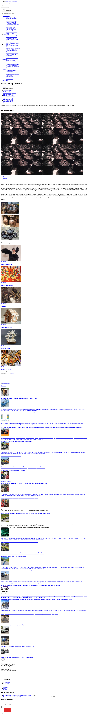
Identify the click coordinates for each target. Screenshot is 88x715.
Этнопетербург (6, 16)
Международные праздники (12, 66)
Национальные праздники (12, 19)
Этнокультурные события (12, 61)
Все (15, 373)
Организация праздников (12, 46)
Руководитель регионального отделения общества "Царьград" (18, 695)
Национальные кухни (11, 22)
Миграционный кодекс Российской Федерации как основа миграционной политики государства (26, 696)
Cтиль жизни (9, 75)
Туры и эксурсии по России (12, 43)
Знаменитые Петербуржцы (12, 30)
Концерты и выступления (12, 45)
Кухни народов (9, 76)
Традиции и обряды (10, 51)
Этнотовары (6, 56)
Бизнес (3, 386)
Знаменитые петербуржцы (12, 39)
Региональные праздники (12, 65)
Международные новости (12, 72)
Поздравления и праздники (12, 74)
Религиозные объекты (11, 38)
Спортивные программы (12, 53)
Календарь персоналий (11, 35)
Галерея (5, 178)
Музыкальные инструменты (12, 24)
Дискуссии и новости (11, 77)
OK (7, 710)
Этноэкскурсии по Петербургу (13, 40)
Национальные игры (11, 25)
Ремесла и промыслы (11, 28)
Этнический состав (10, 17)
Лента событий (9, 71)
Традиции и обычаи (10, 27)
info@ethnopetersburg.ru (11, 1)
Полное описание (7, 176)
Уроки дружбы (9, 55)
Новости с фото (9, 79)
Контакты (5, 80)
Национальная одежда (11, 21)
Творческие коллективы (11, 23)
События (5, 59)
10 (12, 373)
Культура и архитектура (11, 32)
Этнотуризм (6, 34)
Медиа (4, 69)
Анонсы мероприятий (11, 70)
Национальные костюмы (12, 58)
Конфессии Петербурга (11, 18)
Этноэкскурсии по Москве (12, 42)
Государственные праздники (12, 64)
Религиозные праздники (12, 67)
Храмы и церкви (10, 33)
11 (13, 373)
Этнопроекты (6, 44)
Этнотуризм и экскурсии (12, 50)
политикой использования (25, 707)
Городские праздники (11, 63)
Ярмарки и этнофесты (11, 29)
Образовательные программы (13, 48)
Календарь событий (10, 60)
